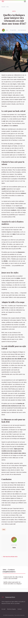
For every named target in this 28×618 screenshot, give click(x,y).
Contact (20, 609)
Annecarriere (10, 597)
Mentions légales (11, 609)
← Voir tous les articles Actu (9, 556)
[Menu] (24, 1)
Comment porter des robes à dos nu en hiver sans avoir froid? (13, 577)
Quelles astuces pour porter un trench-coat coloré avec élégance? (13, 582)
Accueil (3, 6)
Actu (7, 6)
